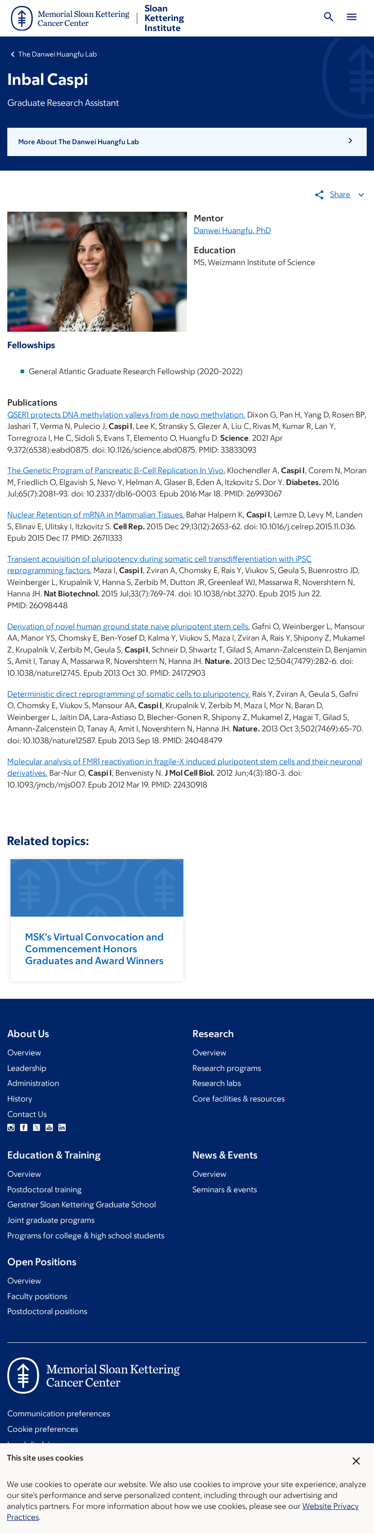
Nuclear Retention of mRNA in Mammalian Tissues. (95, 514)
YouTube (49, 1127)
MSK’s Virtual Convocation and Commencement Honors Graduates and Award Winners (94, 948)
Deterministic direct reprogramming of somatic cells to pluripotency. (128, 694)
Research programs (226, 1068)
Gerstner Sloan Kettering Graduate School (81, 1204)
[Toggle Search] (328, 18)
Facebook (23, 1127)
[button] (187, 142)
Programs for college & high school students (85, 1235)
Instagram (11, 1127)
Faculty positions (37, 1296)
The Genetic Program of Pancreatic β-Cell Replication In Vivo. (116, 470)
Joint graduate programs (50, 1220)
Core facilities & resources (238, 1098)
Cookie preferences (42, 1429)
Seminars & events (224, 1189)
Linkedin (62, 1127)
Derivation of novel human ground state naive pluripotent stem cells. (128, 626)
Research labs (216, 1083)
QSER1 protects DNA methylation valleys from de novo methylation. (126, 414)
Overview (24, 1052)
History (19, 1098)
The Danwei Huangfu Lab (57, 54)
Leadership (27, 1068)
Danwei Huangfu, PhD (232, 230)
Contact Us (27, 1114)
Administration (33, 1083)
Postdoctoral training (44, 1189)
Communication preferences (58, 1413)
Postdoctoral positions (47, 1311)
